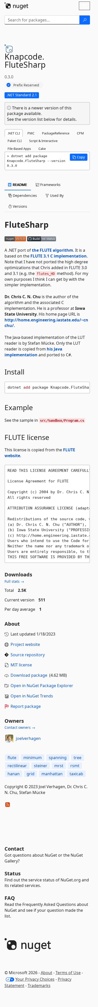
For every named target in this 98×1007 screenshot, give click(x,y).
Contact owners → (20, 727)
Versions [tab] (19, 206)
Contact (14, 848)
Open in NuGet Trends (32, 696)
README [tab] (19, 184)
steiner (40, 765)
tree (77, 757)
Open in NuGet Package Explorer (42, 685)
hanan (14, 774)
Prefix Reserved (26, 85)
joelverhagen (28, 738)
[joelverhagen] (9, 738)
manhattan (52, 774)
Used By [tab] (56, 195)
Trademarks (39, 985)
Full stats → (14, 581)
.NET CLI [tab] (14, 133)
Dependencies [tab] (24, 195)
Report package (26, 706)
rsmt (74, 765)
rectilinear (17, 765)
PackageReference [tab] (55, 133)
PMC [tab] (30, 133)
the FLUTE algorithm (52, 250)
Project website (25, 644)
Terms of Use (68, 972)
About (46, 972)
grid (30, 774)
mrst (58, 765)
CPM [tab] (80, 133)
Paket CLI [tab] (15, 140)
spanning (58, 757)
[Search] (84, 20)
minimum (32, 757)
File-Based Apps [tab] (19, 148)
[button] (78, 157)
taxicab (76, 774)
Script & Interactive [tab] (43, 140)
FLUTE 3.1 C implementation (58, 256)
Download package (29, 675)
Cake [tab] (42, 148)
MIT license (21, 665)
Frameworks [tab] (50, 184)
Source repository (28, 655)
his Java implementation (33, 352)
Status (13, 873)
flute (12, 757)
